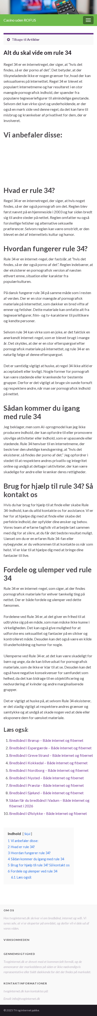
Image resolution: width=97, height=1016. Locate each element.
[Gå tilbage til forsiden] (48, 7)
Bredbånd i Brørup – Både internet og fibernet (46, 740)
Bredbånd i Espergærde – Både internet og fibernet (50, 748)
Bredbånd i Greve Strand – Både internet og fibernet (51, 755)
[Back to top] (86, 1005)
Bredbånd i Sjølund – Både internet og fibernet (46, 793)
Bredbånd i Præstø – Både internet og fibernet (46, 785)
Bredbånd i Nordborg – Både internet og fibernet (49, 770)
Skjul (27, 834)
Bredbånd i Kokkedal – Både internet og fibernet (48, 763)
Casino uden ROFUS (20, 20)
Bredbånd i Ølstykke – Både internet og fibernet (48, 813)
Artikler (33, 39)
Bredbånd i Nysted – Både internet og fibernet (46, 778)
